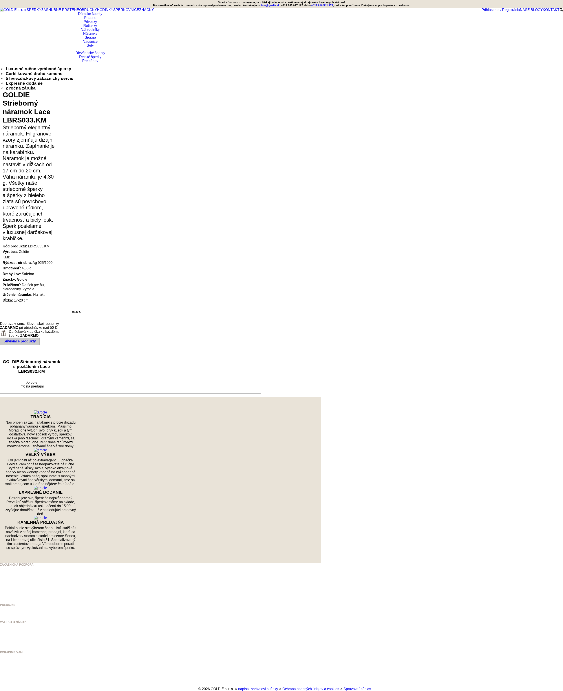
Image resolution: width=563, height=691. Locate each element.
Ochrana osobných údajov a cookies (310, 689)
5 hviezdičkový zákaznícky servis (39, 78)
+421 (11, 573)
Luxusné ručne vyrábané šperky (38, 68)
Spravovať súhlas (357, 689)
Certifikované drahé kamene (35, 73)
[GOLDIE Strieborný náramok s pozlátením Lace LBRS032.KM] (32, 354)
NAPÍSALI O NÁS (12, 636)
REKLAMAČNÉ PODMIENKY (19, 645)
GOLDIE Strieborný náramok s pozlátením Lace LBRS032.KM (32, 366)
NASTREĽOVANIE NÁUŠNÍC (19, 669)
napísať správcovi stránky (258, 689)
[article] (40, 412)
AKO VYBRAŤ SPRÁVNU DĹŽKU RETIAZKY (29, 663)
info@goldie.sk (270, 5)
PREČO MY (7, 632)
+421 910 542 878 (19, 578)
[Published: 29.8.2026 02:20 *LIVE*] (196, 689)
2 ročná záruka (21, 88)
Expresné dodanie (24, 83)
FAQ (3, 649)
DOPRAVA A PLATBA (14, 639)
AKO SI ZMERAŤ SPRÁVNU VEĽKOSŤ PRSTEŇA (33, 659)
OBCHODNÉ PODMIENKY (17, 642)
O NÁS (4, 629)
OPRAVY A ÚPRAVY (13, 673)
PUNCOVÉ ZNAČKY (13, 676)
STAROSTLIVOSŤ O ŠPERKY (20, 666)
